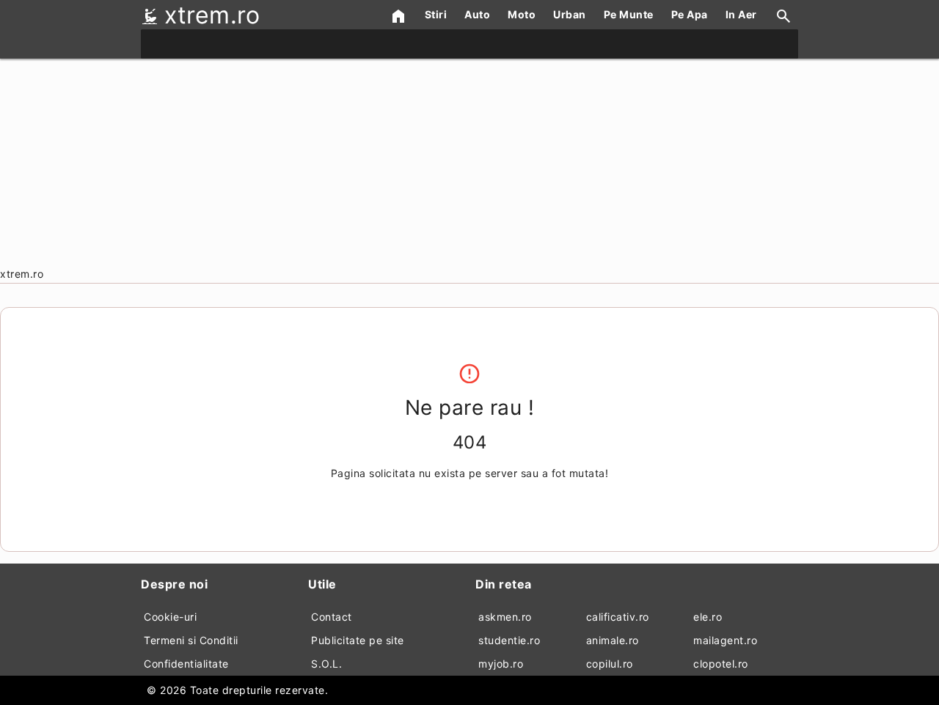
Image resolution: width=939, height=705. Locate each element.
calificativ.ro (617, 616)
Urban (569, 14)
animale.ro (612, 640)
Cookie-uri (170, 616)
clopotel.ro (720, 663)
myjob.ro (500, 663)
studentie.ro (509, 640)
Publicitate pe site (357, 640)
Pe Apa (689, 14)
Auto (477, 14)
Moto (522, 14)
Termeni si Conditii (191, 640)
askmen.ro (505, 616)
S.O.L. (326, 663)
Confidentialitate (186, 663)
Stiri (436, 14)
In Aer (741, 14)
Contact (331, 616)
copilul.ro (609, 663)
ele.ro (707, 616)
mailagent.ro (725, 640)
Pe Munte (629, 14)
